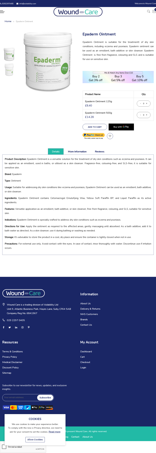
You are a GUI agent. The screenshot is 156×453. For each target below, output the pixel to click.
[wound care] (77, 11)
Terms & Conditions (12, 351)
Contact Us (86, 325)
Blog (65, 437)
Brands (84, 319)
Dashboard (86, 351)
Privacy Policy (9, 357)
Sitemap (6, 373)
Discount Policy (10, 367)
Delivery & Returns (90, 309)
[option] (9, 54)
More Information (77, 151)
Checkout (85, 362)
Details (56, 151)
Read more (54, 431)
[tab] (56, 151)
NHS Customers (89, 314)
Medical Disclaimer (12, 362)
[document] (35, 429)
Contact (75, 437)
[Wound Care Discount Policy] (118, 82)
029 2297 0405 (16, 320)
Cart (82, 357)
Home (8, 21)
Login (83, 367)
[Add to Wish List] (110, 136)
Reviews (99, 151)
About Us (85, 303)
